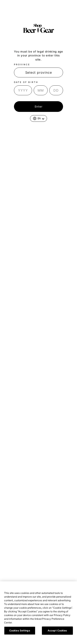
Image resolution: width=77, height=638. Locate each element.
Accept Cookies (57, 630)
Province (22, 64)
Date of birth (26, 82)
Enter (38, 106)
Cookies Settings (19, 630)
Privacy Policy (22, 622)
